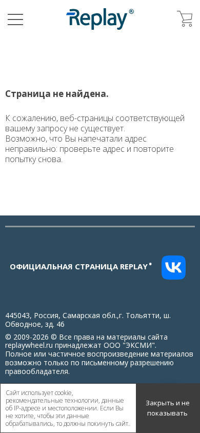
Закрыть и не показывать (168, 408)
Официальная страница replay (81, 266)
